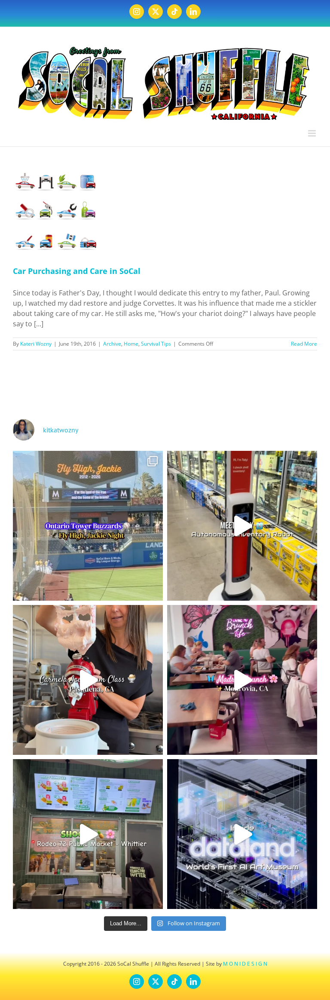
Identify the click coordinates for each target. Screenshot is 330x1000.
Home (131, 343)
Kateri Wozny (36, 343)
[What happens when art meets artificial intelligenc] (242, 834)
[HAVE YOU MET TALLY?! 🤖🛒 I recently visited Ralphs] (242, 526)
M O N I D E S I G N (245, 963)
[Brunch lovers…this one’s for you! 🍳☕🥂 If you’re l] (242, 680)
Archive (112, 343)
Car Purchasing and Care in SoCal (77, 271)
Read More (304, 343)
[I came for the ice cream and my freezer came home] (88, 680)
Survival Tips (156, 343)
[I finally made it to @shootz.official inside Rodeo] (88, 834)
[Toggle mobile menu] (312, 133)
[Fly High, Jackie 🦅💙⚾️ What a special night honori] (88, 526)
